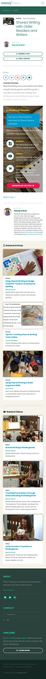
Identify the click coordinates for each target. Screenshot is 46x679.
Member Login (24, 54)
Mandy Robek (18, 45)
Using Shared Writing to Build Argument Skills (19, 384)
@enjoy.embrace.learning (33, 234)
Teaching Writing (29, 18)
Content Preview (10, 83)
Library (6, 10)
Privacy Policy (8, 667)
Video (7, 445)
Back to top (8, 197)
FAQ (7, 620)
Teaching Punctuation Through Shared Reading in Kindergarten (20, 494)
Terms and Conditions (24, 667)
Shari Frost (9, 389)
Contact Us (10, 614)
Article (18, 18)
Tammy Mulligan (11, 340)
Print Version (24, 59)
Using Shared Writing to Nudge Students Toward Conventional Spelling (20, 284)
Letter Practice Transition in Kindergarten (18, 547)
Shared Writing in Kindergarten (20, 447)
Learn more (8, 590)
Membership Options (22, 185)
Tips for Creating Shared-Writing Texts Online (21, 335)
